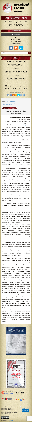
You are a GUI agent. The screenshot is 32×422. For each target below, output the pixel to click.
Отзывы (16, 68)
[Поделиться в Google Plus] (13, 95)
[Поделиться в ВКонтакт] (8, 95)
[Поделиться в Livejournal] (21, 95)
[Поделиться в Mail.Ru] (24, 95)
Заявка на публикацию (16, 18)
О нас (16, 58)
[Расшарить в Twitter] (16, 48)
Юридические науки (11, 101)
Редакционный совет (16, 79)
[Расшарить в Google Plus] (21, 48)
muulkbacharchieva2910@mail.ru (20, 125)
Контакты (16, 75)
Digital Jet (11, 420)
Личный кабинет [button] (16, 34)
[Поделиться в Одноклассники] (16, 95)
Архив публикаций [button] (16, 65)
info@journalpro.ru (16, 43)
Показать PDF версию (10, 108)
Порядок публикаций (16, 61)
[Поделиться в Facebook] (11, 95)
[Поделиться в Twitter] (18, 95)
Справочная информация (16, 72)
